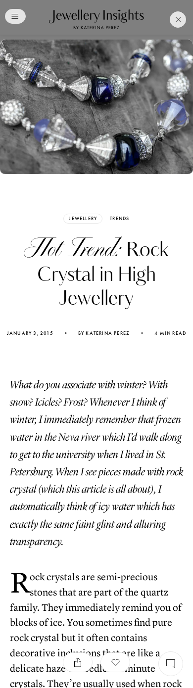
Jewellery (83, 218)
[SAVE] (115, 662)
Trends (119, 219)
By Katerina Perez (104, 333)
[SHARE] (78, 662)
